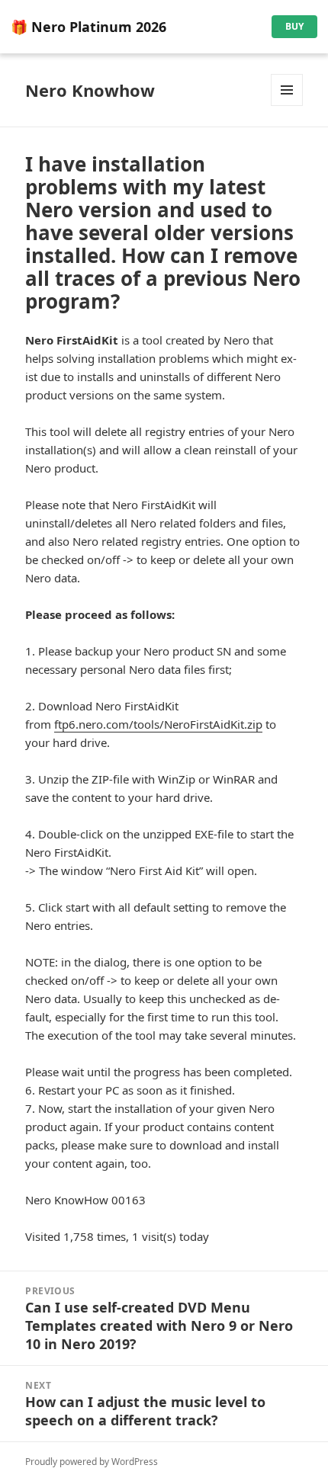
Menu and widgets (287, 105)
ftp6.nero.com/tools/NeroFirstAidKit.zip (158, 724)
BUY (294, 26)
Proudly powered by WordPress (91, 1461)
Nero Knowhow (90, 90)
